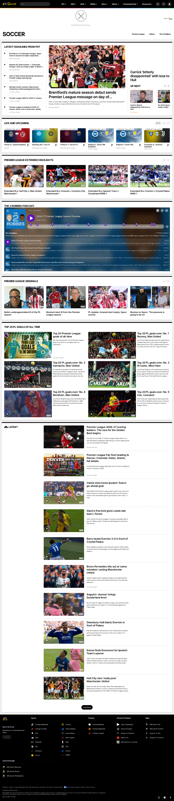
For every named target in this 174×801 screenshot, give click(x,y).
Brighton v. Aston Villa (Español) (96, 146)
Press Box (43, 787)
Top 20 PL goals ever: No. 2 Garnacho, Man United (69, 364)
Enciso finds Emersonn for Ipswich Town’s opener (107, 652)
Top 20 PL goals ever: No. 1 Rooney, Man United (153, 335)
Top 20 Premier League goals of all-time (67, 335)
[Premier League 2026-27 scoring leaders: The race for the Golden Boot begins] (64, 436)
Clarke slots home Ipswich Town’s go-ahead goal (106, 484)
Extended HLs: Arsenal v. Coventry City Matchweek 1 (65, 192)
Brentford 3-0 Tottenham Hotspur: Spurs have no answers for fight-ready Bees (25, 55)
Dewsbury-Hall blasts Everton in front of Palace (106, 624)
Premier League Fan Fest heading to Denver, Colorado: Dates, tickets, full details (108, 458)
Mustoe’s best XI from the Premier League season (63, 313)
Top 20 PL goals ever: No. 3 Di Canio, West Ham (153, 364)
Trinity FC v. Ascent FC (69, 145)
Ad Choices (50, 787)
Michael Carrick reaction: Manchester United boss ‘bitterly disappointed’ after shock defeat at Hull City (24, 88)
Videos (152, 34)
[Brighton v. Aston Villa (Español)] (101, 135)
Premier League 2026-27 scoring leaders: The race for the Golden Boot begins (106, 430)
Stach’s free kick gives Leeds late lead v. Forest (106, 512)
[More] (158, 4)
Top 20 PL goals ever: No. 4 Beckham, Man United (69, 393)
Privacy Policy (58, 787)
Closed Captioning (19, 787)
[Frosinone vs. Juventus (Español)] (157, 135)
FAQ (27, 787)
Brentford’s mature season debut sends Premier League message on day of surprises (82, 94)
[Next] (168, 86)
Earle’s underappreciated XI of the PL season (22, 313)
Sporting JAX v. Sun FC (41, 145)
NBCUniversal (13, 790)
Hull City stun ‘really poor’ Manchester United (102, 680)
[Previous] (165, 86)
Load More (87, 707)
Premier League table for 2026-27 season (25, 98)
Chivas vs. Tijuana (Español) (15, 145)
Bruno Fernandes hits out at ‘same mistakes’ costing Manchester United (107, 569)
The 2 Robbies (165, 34)
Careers (11, 787)
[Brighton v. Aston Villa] (129, 135)
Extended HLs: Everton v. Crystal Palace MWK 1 (150, 192)
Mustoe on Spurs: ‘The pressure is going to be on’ (147, 313)
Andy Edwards (13, 80)
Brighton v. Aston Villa (124, 145)
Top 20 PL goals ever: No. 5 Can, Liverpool (153, 393)
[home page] (10, 4)
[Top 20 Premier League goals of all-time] (28, 345)
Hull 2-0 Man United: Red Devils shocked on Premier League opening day (26, 77)
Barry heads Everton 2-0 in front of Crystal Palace (107, 540)
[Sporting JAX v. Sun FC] (45, 135)
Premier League (138, 34)
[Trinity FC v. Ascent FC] (73, 135)
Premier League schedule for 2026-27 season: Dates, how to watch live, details (25, 108)
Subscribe (7, 737)
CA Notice (81, 787)
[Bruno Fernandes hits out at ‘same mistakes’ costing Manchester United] (64, 576)
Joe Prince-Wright (14, 92)
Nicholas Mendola (54, 107)
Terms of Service (90, 787)
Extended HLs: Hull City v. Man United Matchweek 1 (23, 192)
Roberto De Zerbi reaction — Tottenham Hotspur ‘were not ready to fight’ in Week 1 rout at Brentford (25, 66)
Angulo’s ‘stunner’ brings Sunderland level (101, 596)
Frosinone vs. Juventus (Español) (153, 146)
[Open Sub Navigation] (66, 4)
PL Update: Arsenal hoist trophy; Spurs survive (107, 313)
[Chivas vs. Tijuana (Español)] (17, 135)
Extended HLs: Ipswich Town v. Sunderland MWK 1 (103, 192)
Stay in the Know (8, 727)
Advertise (5, 787)
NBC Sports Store (34, 787)
